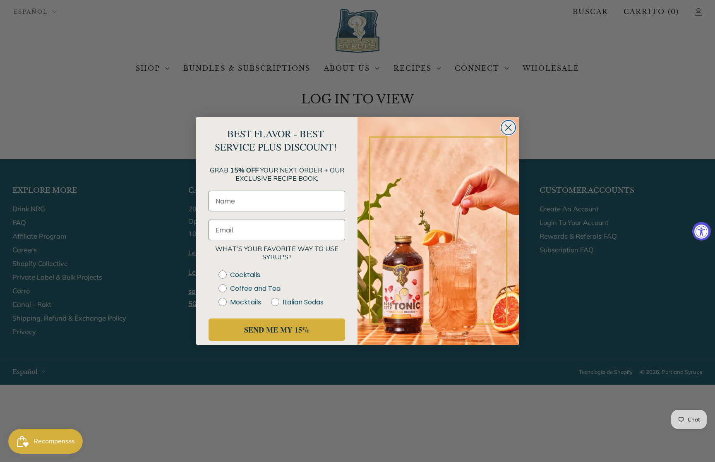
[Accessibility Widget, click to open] (701, 231)
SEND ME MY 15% (277, 329)
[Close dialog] (508, 127)
